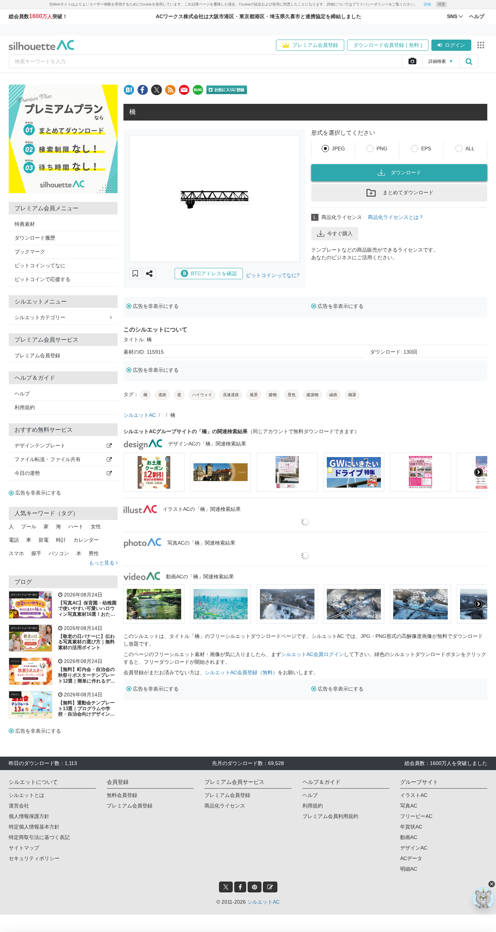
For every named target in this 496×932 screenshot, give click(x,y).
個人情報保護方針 (29, 816)
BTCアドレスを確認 (214, 273)
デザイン (15, 694)
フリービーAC (416, 816)
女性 (96, 526)
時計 (61, 540)
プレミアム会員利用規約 (330, 816)
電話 (14, 540)
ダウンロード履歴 (35, 238)
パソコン (59, 553)
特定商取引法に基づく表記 (39, 837)
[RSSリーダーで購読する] (170, 90)
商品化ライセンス (224, 806)
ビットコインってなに (40, 265)
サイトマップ (24, 848)
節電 (43, 540)
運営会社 (19, 806)
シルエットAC (139, 415)
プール (28, 526)
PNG (382, 148)
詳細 (427, 4)
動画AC (408, 837)
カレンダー (86, 540)
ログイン (455, 45)
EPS (426, 148)
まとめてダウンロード (408, 192)
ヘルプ (22, 393)
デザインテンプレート (40, 445)
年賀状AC (411, 827)
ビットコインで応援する (42, 279)
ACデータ (411, 858)
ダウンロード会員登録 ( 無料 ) (387, 45)
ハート (76, 526)
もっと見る (102, 563)
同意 (441, 4)
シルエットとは (26, 795)
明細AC (408, 869)
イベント (15, 661)
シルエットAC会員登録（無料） (241, 672)
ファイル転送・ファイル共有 (48, 459)
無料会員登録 (122, 795)
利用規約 (25, 407)
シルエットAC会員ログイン (312, 654)
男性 (94, 553)
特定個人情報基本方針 (34, 827)
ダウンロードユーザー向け (24, 595)
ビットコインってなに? (273, 275)
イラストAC (413, 795)
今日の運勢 (27, 473)
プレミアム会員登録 (315, 45)
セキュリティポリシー (34, 858)
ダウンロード (406, 172)
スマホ (16, 553)
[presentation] (132, 472)
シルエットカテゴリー (40, 317)
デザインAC (413, 848)
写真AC (408, 806)
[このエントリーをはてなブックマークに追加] (128, 90)
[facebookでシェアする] (142, 90)
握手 (36, 553)
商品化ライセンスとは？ (396, 217)
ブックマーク (30, 252)
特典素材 (25, 224)
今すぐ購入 (340, 233)
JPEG (338, 148)
